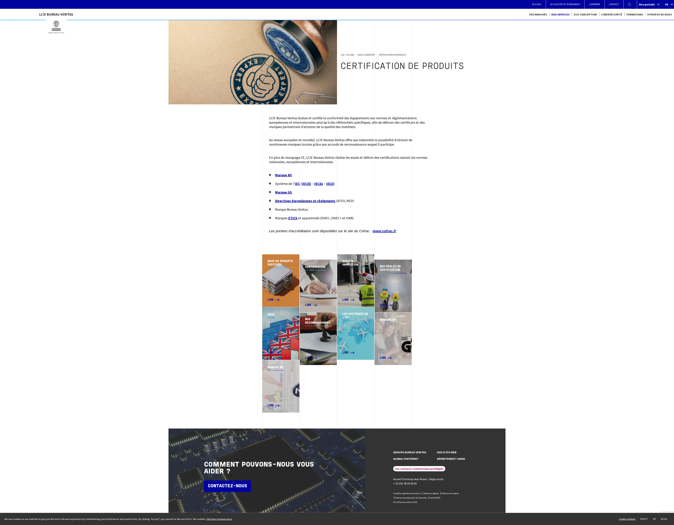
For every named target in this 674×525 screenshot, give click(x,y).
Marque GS (283, 192)
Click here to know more (219, 519)
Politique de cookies (450, 493)
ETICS (292, 218)
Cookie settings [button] (627, 519)
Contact (614, 4)
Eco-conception (585, 14)
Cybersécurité (611, 14)
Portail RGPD (434, 497)
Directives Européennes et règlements (305, 201)
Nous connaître (366, 54)
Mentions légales (431, 493)
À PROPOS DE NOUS (659, 14)
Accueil (536, 4)
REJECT (644, 518)
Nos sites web (447, 452)
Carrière (594, 4)
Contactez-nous (227, 486)
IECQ (330, 183)
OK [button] (654, 518)
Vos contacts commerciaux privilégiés (419, 468)
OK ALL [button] (664, 518)
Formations (634, 14)
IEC (297, 183)
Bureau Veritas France (56, 27)
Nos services (560, 14)
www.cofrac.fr (384, 231)
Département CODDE (451, 458)
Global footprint (406, 458)
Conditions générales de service (407, 493)
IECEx (318, 183)
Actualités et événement (565, 4)
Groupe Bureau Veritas (409, 452)
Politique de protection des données (411, 497)
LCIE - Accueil (347, 54)
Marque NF (283, 175)
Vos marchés (538, 14)
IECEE (306, 183)
